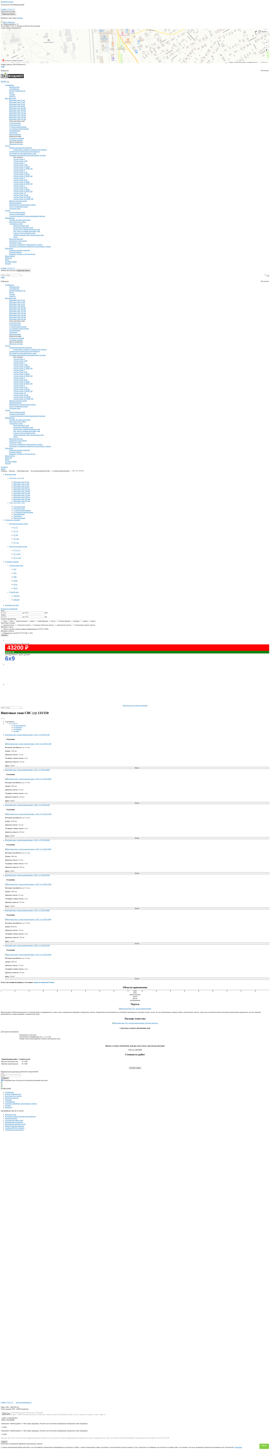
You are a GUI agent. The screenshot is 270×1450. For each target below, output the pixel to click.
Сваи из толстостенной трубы (24, 233)
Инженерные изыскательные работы (22, 205)
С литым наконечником (17, 127)
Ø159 (15, 588)
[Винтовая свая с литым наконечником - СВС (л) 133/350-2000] (137, 779)
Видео (11, 93)
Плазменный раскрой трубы (15, 1124)
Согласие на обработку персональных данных (26, 244)
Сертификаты (14, 89)
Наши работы (10, 256)
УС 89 (16, 535)
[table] (4, 718)
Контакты (8, 258)
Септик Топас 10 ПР (21, 195)
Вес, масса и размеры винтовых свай (27, 231)
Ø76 (15, 573)
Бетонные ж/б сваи (16, 144)
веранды (76, 621)
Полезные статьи (15, 243)
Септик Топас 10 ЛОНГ (22, 197)
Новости (12, 96)
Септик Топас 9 (19, 186)
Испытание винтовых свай (23, 227)
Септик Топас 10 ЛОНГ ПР (23, 199)
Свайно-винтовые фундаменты (20, 148)
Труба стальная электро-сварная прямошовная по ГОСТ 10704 (25, 629)
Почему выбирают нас (17, 91)
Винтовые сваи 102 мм (17, 108)
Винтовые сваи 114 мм (17, 112)
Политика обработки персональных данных (21, 1103)
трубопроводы (42, 621)
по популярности (20, 725)
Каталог (8, 263)
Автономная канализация (14, 1130)
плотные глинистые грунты (43, 625)
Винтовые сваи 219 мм (17, 117)
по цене (16, 731)
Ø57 (15, 569)
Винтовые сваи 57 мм (17, 100)
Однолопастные (15, 123)
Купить (137, 768)
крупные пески (9, 625)
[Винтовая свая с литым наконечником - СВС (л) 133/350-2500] (137, 814)
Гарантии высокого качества (19, 250)
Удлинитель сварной (16, 138)
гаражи (85, 621)
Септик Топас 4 (19, 159)
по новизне (18, 729)
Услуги (7, 146)
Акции (7, 210)
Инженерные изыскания (14, 1122)
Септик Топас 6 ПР (20, 172)
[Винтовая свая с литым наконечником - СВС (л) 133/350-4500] (137, 955)
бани (11, 621)
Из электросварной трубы (18, 524)
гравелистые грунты (64, 625)
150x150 (16, 596)
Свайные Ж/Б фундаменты (14, 1128)
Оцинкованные (14, 131)
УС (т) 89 (17, 554)
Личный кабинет (15, 252)
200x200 (16, 600)
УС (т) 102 (17, 558)
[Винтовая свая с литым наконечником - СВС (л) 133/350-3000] (137, 849)
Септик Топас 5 (19, 163)
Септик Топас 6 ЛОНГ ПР (23, 176)
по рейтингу (18, 727)
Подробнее (238, 1447)
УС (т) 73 (17, 550)
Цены (16, 237)
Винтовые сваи (10, 98)
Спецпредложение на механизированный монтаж (27, 216)
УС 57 (16, 527)
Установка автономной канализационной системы (27, 155)
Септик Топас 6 (19, 170)
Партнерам (9, 248)
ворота (92, 621)
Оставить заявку (11, 262)
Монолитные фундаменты (14, 1126)
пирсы (32, 621)
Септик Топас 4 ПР (20, 161)
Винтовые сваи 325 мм (17, 119)
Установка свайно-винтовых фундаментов (20, 1116)
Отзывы (12, 94)
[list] (2, 718)
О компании (9, 85)
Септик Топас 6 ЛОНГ (22, 174)
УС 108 (16, 539)
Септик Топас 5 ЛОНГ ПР (23, 169)
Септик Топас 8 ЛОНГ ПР (23, 184)
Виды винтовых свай (21, 226)
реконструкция (21, 621)
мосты (53, 621)
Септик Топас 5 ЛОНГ (22, 167)
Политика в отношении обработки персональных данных (30, 246)
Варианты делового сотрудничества (22, 254)
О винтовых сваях (15, 224)
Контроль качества (16, 239)
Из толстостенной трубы (18, 546)
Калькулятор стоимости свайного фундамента (30, 150)
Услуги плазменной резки (18, 207)
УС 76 (16, 531)
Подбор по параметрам (9, 609)
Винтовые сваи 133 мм (17, 113)
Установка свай (14, 208)
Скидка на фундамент (17, 214)
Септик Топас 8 (19, 178)
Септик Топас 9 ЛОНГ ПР (23, 191)
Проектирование (15, 203)
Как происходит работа (17, 222)
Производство (14, 87)
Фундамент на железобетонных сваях (22, 153)
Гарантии (8, 1100)
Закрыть (4, 1442)
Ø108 (15, 581)
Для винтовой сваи (16, 565)
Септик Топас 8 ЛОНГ (22, 182)
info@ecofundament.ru (23, 1402)
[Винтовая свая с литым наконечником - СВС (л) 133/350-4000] (137, 919)
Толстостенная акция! (17, 212)
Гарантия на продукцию (18, 241)
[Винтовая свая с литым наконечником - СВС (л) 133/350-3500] (137, 884)
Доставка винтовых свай (14, 1120)
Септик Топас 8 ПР (20, 180)
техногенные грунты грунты (84, 625)
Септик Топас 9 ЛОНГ (22, 189)
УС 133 (16, 543)
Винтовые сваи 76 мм (17, 104)
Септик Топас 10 (20, 193)
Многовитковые (15, 134)
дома (5, 621)
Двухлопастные (15, 125)
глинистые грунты (24, 625)
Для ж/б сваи (14, 592)
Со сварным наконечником (19, 129)
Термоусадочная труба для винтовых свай (29, 235)
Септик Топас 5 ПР (20, 165)
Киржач (20, 18)
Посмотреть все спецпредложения (135, 705)
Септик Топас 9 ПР (20, 188)
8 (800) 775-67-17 (8, 9)
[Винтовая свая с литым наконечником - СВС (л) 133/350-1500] (137, 744)
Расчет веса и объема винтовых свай (27, 229)
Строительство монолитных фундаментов (24, 151)
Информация (9, 218)
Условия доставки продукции (20, 220)
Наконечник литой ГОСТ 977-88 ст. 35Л (17, 633)
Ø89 (15, 577)
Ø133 (15, 584)
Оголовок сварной (16, 140)
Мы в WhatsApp (9, 22)
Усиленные (13, 132)
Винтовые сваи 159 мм (17, 115)
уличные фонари (64, 621)
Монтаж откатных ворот (18, 201)
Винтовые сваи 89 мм (17, 106)
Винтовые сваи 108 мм (17, 110)
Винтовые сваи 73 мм (17, 102)
